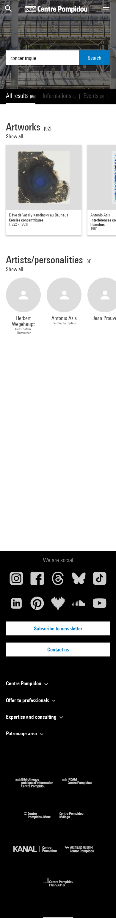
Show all (15, 136)
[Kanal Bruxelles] (39, 854)
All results (20, 95)
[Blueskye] (78, 580)
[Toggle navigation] (106, 9)
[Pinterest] (37, 605)
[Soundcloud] (78, 605)
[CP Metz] (41, 820)
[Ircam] (81, 786)
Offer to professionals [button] (28, 700)
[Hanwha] (58, 888)
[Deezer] (58, 605)
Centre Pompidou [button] (24, 683)
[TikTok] (99, 580)
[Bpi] (38, 786)
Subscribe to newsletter (58, 628)
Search (94, 58)
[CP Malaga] (75, 820)
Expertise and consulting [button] (32, 717)
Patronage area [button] (22, 733)
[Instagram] (16, 580)
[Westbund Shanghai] (84, 854)
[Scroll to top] (102, 904)
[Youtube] (99, 605)
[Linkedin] (16, 605)
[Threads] (58, 580)
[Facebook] (37, 580)
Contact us (58, 649)
